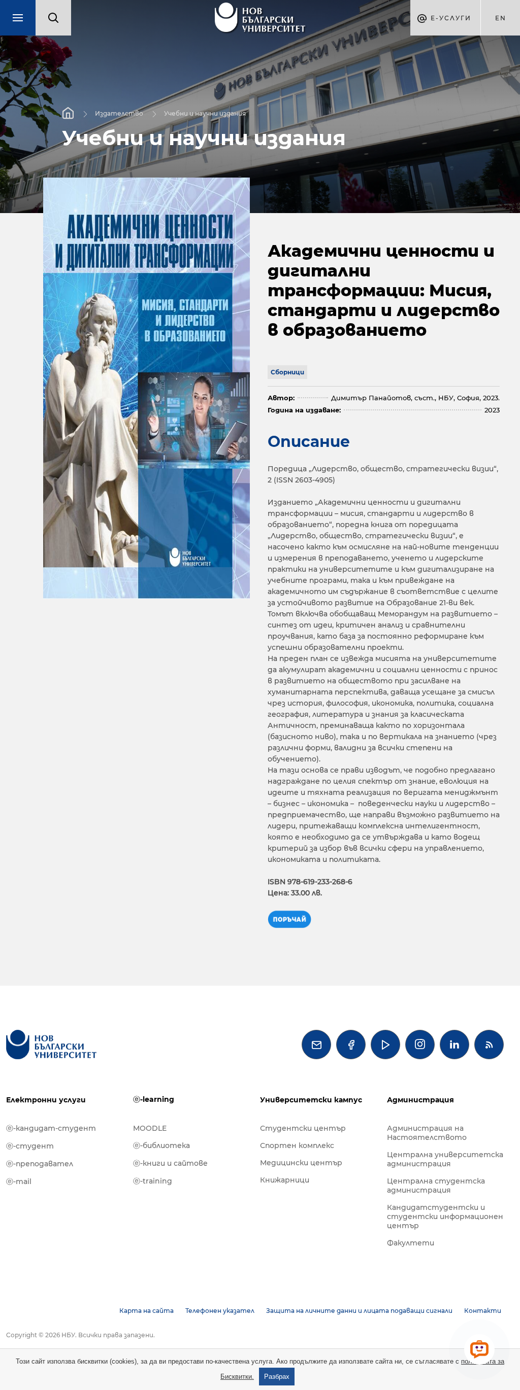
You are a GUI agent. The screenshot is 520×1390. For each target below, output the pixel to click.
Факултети (410, 1242)
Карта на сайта (146, 1310)
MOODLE (150, 1128)
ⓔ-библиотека (161, 1145)
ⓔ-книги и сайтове (170, 1163)
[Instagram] (420, 1044)
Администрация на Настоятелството (427, 1133)
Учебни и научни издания (205, 113)
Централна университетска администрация (445, 1159)
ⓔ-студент (30, 1146)
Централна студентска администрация (436, 1185)
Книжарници (284, 1180)
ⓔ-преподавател (39, 1163)
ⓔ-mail (18, 1181)
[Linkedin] (454, 1044)
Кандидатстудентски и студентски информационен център (445, 1216)
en (500, 18)
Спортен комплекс (297, 1145)
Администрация (420, 1099)
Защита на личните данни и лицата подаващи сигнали (359, 1310)
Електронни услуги (46, 1099)
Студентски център (303, 1128)
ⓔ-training (152, 1181)
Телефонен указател (219, 1310)
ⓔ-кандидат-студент (51, 1128)
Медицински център (301, 1162)
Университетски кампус (311, 1099)
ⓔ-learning (153, 1099)
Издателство (119, 113)
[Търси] (53, 18)
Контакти (482, 1310)
